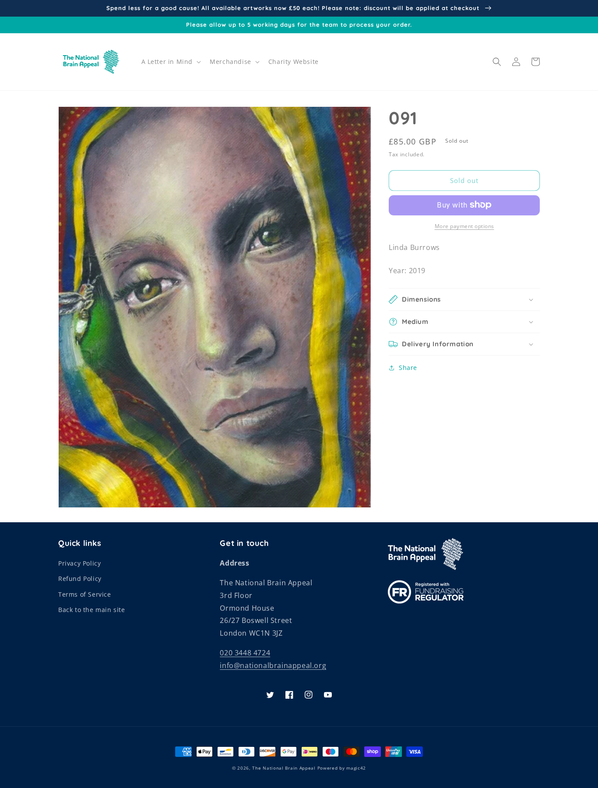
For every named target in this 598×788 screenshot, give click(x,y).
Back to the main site (91, 609)
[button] (170, 62)
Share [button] (408, 367)
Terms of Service (84, 594)
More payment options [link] (464, 225)
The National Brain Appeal (284, 768)
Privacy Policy (79, 563)
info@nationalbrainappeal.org (273, 665)
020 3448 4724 (245, 653)
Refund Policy (80, 578)
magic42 (356, 768)
